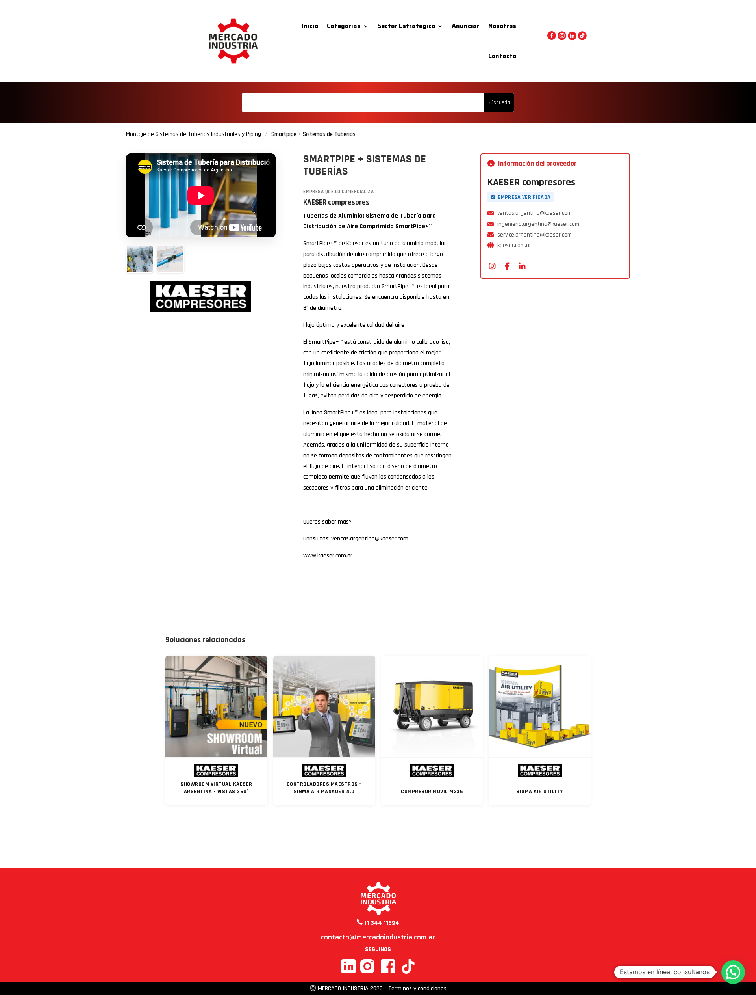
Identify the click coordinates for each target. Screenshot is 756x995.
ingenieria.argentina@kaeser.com (538, 224)
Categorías (344, 26)
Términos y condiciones (417, 988)
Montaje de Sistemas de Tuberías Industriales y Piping (193, 134)
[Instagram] (492, 266)
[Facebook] (507, 266)
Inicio (310, 26)
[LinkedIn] (522, 266)
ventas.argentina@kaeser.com (534, 213)
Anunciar (466, 26)
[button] (733, 972)
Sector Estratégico (406, 26)
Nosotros (502, 26)
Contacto (502, 56)
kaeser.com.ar (514, 245)
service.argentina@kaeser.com (534, 235)
